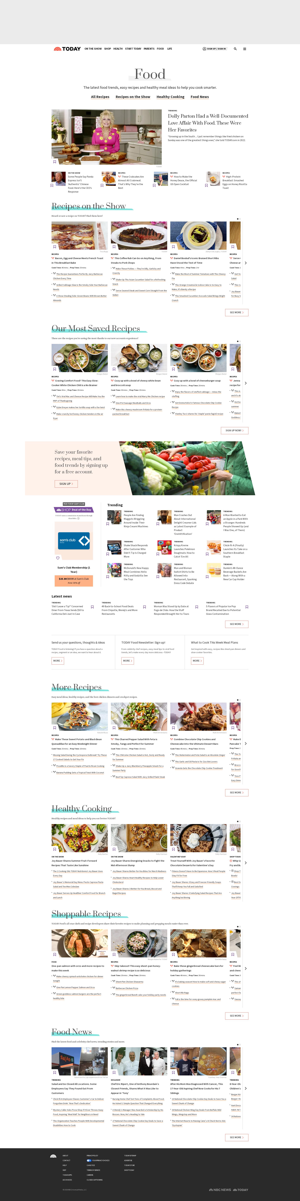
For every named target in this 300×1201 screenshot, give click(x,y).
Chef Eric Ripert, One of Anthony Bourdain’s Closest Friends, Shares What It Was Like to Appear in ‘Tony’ (135, 1088)
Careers (90, 1175)
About (65, 1156)
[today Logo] (53, 1156)
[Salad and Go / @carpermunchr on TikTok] (80, 1061)
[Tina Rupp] (80, 236)
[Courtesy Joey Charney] (198, 1061)
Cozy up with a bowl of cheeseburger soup (197, 380)
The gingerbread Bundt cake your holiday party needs (141, 995)
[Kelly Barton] (80, 838)
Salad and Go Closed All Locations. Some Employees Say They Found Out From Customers (74, 1088)
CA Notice (91, 1165)
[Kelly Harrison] (139, 838)
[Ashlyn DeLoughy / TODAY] (198, 236)
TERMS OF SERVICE (93, 1170)
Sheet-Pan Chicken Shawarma (129, 981)
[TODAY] (107, 137)
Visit (64, 1170)
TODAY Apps (67, 1175)
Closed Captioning (95, 1180)
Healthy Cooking (170, 96)
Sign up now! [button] (233, 430)
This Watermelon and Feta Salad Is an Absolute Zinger (200, 755)
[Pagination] (237, 219)
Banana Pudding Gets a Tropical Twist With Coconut (80, 772)
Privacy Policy (92, 1156)
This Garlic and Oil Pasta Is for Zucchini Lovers (196, 761)
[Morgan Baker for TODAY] (139, 943)
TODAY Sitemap (130, 1156)
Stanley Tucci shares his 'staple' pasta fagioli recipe (199, 413)
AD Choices (67, 1180)
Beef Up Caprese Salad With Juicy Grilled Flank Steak (140, 777)
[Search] (235, 49)
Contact (66, 1160)
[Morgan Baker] (80, 358)
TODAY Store (129, 1165)
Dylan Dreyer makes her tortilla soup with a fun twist (80, 407)
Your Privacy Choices (100, 1160)
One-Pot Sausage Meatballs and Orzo (133, 403)
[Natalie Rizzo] (80, 717)
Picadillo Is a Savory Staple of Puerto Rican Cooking (80, 766)
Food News (200, 96)
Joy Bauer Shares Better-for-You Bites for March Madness (139, 871)
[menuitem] (93, 49)
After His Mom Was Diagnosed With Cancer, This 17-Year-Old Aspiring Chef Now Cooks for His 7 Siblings (196, 1088)
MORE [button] (56, 660)
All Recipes (100, 96)
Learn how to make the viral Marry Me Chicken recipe (140, 396)
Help (64, 1165)
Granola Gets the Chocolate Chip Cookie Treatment (199, 768)
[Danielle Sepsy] (198, 943)
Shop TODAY (129, 1170)
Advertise (128, 1160)
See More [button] (235, 312)
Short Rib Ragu (182, 992)
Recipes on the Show (133, 96)
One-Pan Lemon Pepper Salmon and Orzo (75, 987)
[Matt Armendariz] (139, 717)
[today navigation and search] (244, 48)
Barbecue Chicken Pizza (127, 988)
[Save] (54, 161)
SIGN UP (65, 484)
